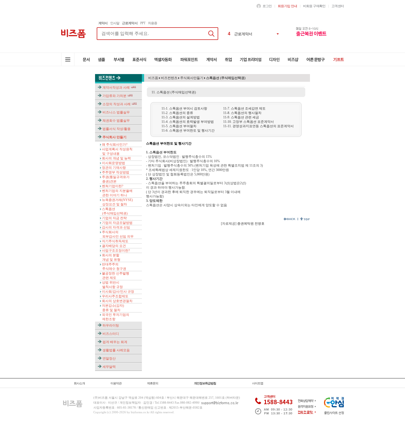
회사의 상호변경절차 (117, 301)
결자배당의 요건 (114, 246)
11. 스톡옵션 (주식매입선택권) (174, 92)
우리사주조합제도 (115, 296)
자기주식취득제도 (115, 241)
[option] (254, 30)
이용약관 (115, 383)
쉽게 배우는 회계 (114, 342)
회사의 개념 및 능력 (116, 158)
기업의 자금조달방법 (117, 223)
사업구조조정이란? (116, 250)
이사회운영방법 (113, 163)
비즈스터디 (110, 334)
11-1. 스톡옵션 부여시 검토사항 (184, 108)
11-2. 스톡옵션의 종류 (177, 113)
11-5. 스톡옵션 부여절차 (178, 126)
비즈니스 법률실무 (116, 112)
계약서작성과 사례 (116, 87)
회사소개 (79, 383)
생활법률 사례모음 (116, 350)
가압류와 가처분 (114, 96)
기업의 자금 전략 (114, 218)
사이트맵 (257, 383)
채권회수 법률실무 (116, 121)
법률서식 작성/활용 (116, 129)
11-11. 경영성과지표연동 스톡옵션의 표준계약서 (258, 126)
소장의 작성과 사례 (116, 104)
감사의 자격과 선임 (116, 227)
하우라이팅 (110, 325)
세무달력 (109, 367)
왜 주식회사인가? (114, 144)
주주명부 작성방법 (115, 172)
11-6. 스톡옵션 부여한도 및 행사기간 (188, 130)
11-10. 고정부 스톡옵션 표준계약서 (248, 122)
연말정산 (109, 358)
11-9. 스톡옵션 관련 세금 (241, 117)
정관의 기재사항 (114, 168)
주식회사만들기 (191, 78)
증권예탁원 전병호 (250, 223)
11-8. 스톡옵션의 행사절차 (242, 113)
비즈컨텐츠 (168, 78)
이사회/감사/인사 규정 (118, 291)
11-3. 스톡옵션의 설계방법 (180, 117)
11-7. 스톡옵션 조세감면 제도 (244, 108)
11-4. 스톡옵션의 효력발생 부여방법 (187, 122)
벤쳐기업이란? (112, 186)
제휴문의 (152, 383)
